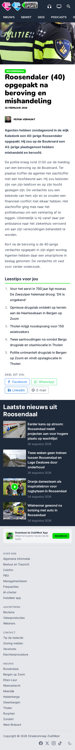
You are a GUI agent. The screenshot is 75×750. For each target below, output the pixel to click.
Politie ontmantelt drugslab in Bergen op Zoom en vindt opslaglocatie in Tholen (38, 358)
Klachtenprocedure (15, 654)
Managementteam (15, 581)
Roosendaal (15, 71)
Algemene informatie (16, 558)
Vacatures (9, 649)
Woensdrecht (11, 685)
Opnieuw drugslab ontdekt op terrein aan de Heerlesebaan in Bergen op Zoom (38, 313)
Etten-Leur (10, 680)
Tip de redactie (13, 637)
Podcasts (59, 17)
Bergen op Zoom (14, 674)
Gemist (26, 17)
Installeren (61, 535)
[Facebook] (41, 743)
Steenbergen (11, 702)
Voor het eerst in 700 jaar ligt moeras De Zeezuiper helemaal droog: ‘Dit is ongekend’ (38, 294)
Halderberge (11, 696)
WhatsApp (46, 382)
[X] (47, 743)
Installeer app (12, 597)
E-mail (41, 390)
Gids (41, 17)
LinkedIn (18, 390)
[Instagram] (54, 743)
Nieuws (9, 17)
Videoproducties (14, 617)
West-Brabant (12, 724)
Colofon (8, 570)
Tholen (7, 708)
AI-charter (9, 592)
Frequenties (11, 586)
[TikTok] (60, 743)
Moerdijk (8, 691)
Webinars (9, 623)
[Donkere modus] (70, 743)
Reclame (8, 612)
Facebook (19, 382)
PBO (6, 575)
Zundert (8, 719)
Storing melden (13, 643)
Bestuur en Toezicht (16, 564)
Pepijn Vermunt (24, 119)
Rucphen (9, 713)
